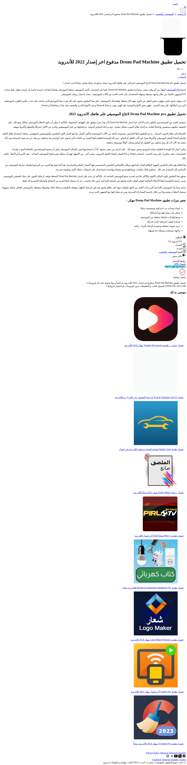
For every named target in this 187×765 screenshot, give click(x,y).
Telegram (173, 753)
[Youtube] (176, 757)
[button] (179, 4)
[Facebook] (184, 757)
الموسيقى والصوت (165, 14)
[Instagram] (167, 757)
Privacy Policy (153, 753)
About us (164, 753)
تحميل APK (180, 264)
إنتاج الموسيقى (173, 89)
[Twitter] (180, 757)
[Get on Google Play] (165, 256)
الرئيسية (182, 14)
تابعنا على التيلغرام (173, 267)
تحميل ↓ (182, 77)
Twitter (182, 759)
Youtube (182, 753)
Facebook (156, 759)
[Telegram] (171, 757)
